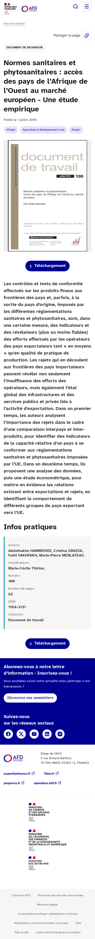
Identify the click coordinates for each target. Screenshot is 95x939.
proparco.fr (12, 783)
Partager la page (86, 35)
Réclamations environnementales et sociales (41, 923)
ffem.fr (49, 774)
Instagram (60, 734)
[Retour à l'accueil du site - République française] (34, 9)
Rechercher (75, 6)
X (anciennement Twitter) (21, 734)
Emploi (76, 129)
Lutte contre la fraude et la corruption (58, 932)
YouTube (34, 734)
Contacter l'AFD (21, 895)
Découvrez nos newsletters (30, 698)
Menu (86, 6)
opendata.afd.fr (45, 783)
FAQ (78, 923)
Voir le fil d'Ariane (14, 23)
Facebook (8, 734)
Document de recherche (24, 47)
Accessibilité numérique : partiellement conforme (47, 913)
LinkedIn (47, 734)
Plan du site (22, 932)
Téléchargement (50, 266)
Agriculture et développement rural (43, 129)
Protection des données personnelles (60, 895)
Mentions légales (47, 904)
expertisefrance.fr (17, 774)
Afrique (10, 129)
